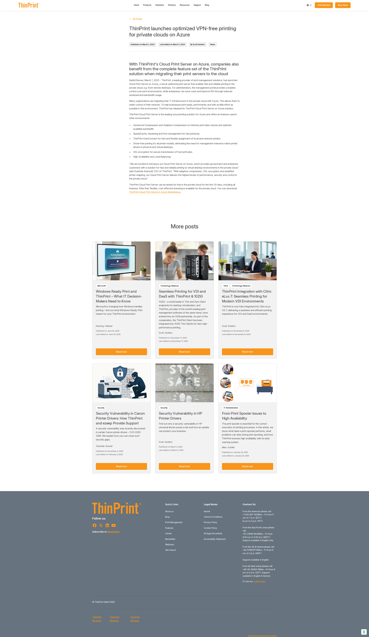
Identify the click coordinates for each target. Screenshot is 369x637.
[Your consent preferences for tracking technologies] (364, 632)
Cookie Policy (210, 528)
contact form (259, 581)
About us (169, 511)
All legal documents (213, 533)
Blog (207, 5)
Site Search (170, 550)
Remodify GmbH (270, 636)
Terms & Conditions (213, 517)
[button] (309, 5)
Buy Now (343, 5)
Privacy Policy (210, 522)
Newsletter (113, 531)
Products (147, 5)
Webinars (169, 544)
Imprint (207, 511)
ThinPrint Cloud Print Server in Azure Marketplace (155, 192)
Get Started (324, 5)
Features (169, 528)
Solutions (159, 5)
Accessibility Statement (215, 539)
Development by (255, 636)
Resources (185, 5)
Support (197, 5)
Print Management (173, 522)
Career (168, 533)
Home (136, 5)
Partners (172, 5)
